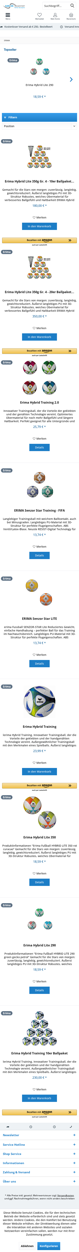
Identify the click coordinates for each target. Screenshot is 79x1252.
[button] (39, 242)
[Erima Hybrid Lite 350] (39, 812)
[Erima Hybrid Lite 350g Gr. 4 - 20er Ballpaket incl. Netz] (39, 267)
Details (39, 447)
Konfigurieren (49, 1246)
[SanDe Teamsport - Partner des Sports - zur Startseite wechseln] (20, 6)
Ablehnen (27, 1246)
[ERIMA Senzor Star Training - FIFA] (39, 485)
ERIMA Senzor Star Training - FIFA (39, 511)
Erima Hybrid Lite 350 (39, 837)
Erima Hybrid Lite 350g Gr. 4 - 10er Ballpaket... (39, 181)
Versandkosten (65, 1195)
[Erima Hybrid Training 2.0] (39, 377)
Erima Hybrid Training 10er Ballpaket (39, 1053)
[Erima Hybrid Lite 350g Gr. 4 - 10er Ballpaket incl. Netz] (39, 156)
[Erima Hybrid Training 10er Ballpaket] (39, 1028)
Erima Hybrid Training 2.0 (39, 403)
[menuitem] (71, 16)
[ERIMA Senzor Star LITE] (39, 594)
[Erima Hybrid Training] (39, 701)
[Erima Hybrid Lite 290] (39, 67)
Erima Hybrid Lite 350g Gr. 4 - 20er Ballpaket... (39, 292)
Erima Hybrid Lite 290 (39, 85)
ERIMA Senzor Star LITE (39, 619)
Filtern (12, 117)
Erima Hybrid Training (39, 727)
